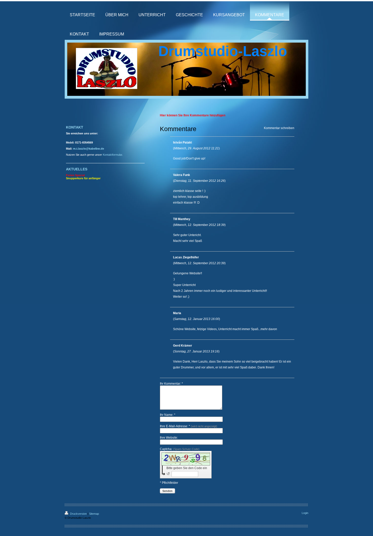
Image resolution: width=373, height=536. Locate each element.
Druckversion (78, 513)
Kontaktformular (112, 154)
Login (305, 512)
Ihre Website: (169, 437)
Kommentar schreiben (279, 128)
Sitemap (94, 513)
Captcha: (179, 449)
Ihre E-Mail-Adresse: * (188, 426)
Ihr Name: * (167, 415)
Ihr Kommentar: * (171, 383)
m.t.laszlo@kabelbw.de (88, 148)
